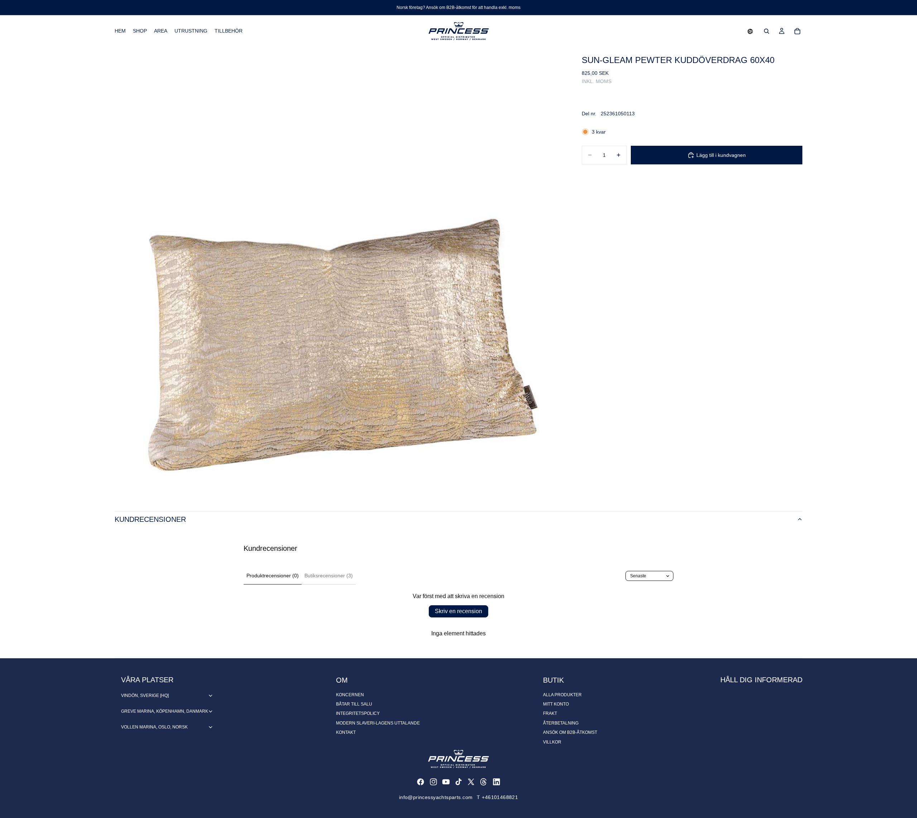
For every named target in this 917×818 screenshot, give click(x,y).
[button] (750, 31)
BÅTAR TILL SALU (354, 704)
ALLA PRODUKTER (562, 694)
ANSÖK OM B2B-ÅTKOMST (570, 732)
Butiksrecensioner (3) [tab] (328, 575)
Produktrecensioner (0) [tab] (272, 575)
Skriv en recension (458, 611)
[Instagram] (433, 782)
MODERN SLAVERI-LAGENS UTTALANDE (378, 723)
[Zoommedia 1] (340, 272)
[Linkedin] (496, 782)
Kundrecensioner (150, 519)
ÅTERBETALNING (560, 723)
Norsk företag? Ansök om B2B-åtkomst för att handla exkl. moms (458, 7)
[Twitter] (471, 782)
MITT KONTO (556, 704)
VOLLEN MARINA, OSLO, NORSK (154, 727)
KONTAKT (346, 732)
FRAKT (550, 713)
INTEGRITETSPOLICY (358, 713)
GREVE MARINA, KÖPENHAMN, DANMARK (164, 711)
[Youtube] (446, 782)
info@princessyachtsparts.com (436, 797)
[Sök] (766, 31)
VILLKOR (552, 742)
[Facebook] (420, 782)
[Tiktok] (458, 782)
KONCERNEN (350, 694)
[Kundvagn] (797, 31)
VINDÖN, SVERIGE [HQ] (145, 695)
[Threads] (483, 782)
